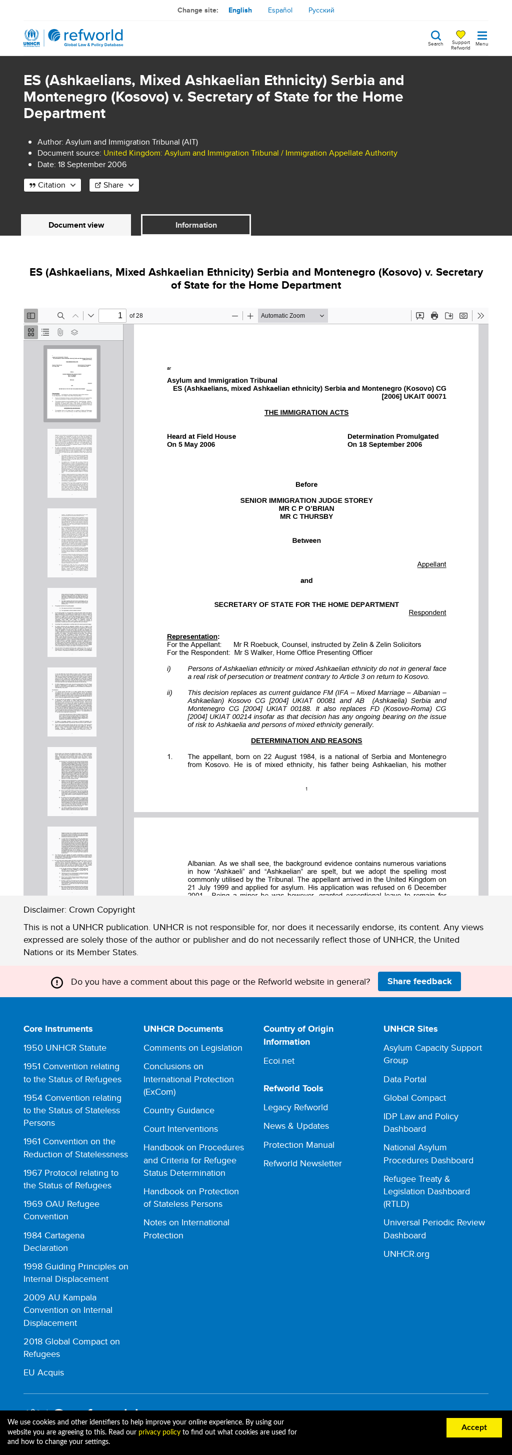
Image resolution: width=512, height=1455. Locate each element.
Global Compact (415, 1097)
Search (436, 43)
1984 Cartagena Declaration (54, 1241)
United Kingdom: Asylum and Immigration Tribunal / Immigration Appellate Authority (251, 153)
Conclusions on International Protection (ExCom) (189, 1078)
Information (196, 225)
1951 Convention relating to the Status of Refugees (73, 1072)
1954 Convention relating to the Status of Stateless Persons (73, 1110)
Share (114, 185)
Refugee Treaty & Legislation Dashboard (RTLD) (427, 1191)
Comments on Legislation (193, 1047)
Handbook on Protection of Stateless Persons (191, 1197)
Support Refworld (460, 45)
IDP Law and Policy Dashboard (421, 1122)
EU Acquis (44, 1372)
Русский (321, 10)
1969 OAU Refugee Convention (62, 1209)
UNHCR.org (407, 1253)
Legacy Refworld (296, 1107)
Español (280, 10)
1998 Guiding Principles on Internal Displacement (76, 1272)
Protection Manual (299, 1144)
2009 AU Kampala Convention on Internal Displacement (68, 1309)
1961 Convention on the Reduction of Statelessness (76, 1147)
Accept (474, 1427)
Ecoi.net (279, 1060)
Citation (52, 185)
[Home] (74, 38)
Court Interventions (181, 1128)
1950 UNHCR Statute (65, 1047)
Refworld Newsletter (303, 1163)
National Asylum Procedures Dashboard (429, 1153)
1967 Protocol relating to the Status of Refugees (71, 1178)
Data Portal (405, 1079)
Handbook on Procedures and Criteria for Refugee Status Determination (194, 1159)
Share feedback (420, 981)
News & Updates (296, 1125)
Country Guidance (179, 1110)
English (240, 10)
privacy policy (159, 1432)
